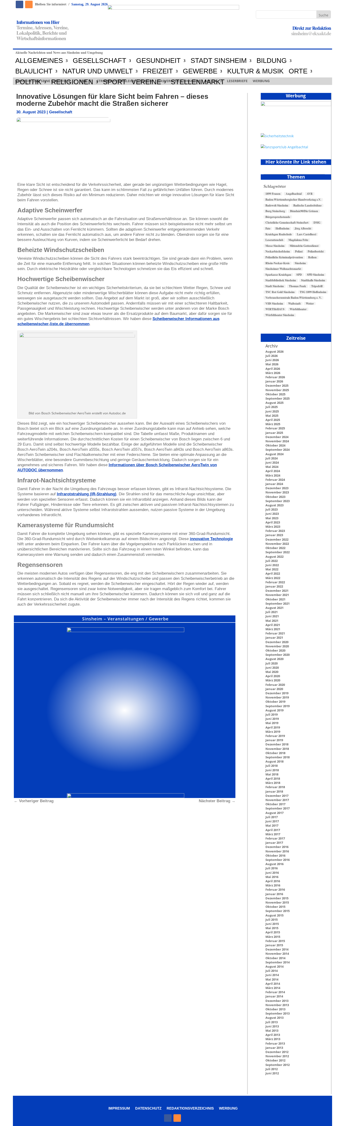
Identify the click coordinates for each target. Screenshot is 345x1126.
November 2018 (277, 749)
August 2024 (274, 454)
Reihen (312, 257)
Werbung (228, 1108)
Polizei (299, 251)
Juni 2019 (272, 719)
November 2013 (277, 1005)
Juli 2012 (271, 1069)
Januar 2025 (274, 433)
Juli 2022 (271, 561)
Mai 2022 (271, 569)
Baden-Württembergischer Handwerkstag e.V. (293, 199)
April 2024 (272, 471)
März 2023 (272, 526)
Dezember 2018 (276, 744)
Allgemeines (39, 60)
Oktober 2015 (275, 907)
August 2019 (274, 710)
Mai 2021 (271, 620)
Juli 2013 (271, 1022)
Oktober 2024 (275, 445)
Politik (28, 82)
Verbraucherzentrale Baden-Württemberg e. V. (293, 297)
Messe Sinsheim (274, 246)
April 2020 (272, 676)
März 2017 (272, 834)
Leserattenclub (274, 240)
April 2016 (272, 881)
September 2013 (277, 1013)
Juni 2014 (272, 975)
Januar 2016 (274, 894)
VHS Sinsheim (274, 303)
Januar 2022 (274, 586)
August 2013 (274, 1017)
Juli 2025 (271, 407)
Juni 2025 (272, 411)
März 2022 (272, 578)
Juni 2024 (272, 462)
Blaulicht (34, 71)
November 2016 (277, 851)
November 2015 (277, 902)
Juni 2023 (272, 513)
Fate (267, 228)
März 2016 (272, 885)
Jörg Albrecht (303, 228)
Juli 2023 (271, 509)
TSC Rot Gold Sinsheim (280, 292)
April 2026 (272, 368)
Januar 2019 (274, 740)
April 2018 (272, 778)
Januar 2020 (274, 689)
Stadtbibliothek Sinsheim (280, 280)
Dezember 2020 (276, 642)
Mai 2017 (271, 825)
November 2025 (277, 390)
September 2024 (277, 449)
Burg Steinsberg (275, 211)
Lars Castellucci (306, 234)
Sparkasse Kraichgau (278, 274)
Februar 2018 (275, 787)
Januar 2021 (274, 637)
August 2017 (274, 813)
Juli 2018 (271, 765)
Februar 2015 (275, 941)
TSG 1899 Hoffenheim (313, 292)
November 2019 (277, 697)
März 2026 (272, 373)
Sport (114, 82)
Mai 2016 (271, 877)
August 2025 (274, 403)
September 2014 (277, 962)
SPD (299, 274)
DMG (317, 222)
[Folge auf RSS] (29, 4)
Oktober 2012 (275, 1060)
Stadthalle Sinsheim (313, 280)
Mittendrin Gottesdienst (304, 246)
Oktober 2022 (275, 548)
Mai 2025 (271, 415)
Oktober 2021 (275, 599)
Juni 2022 (272, 565)
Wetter (310, 303)
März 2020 (272, 680)
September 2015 (277, 911)
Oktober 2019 (275, 701)
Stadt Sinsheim (274, 286)
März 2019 (272, 731)
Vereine (146, 82)
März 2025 (272, 424)
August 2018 (274, 761)
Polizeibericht (316, 251)
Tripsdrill (316, 286)
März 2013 (272, 1039)
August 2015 (274, 915)
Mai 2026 (271, 364)
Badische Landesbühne (307, 205)
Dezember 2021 (276, 590)
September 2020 (277, 655)
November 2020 (277, 646)
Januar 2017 (274, 842)
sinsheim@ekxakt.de (311, 33)
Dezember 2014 (276, 949)
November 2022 (277, 544)
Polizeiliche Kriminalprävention (284, 257)
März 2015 (272, 937)
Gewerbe (200, 71)
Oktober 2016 (275, 855)
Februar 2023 (275, 531)
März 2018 (272, 783)
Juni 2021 (272, 616)
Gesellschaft (99, 60)
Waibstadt (294, 303)
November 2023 (277, 492)
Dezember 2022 (276, 539)
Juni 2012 (272, 1073)
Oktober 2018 (275, 753)
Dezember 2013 (276, 1001)
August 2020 (274, 659)
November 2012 (277, 1056)
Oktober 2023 (275, 497)
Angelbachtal (294, 193)
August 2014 (274, 966)
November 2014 (277, 953)
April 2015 (272, 932)
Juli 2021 (271, 612)
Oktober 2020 (275, 650)
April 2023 (272, 522)
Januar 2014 (274, 996)
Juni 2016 (272, 872)
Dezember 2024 (276, 437)
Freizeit (158, 71)
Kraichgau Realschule (278, 234)
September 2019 (277, 706)
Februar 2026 (275, 377)
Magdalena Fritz (298, 240)
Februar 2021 (275, 633)
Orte (298, 71)
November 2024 (277, 441)
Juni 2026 (272, 360)
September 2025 (277, 398)
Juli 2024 (271, 458)
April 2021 (272, 625)
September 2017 (277, 808)
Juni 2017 (272, 821)
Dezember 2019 (276, 693)
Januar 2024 (274, 484)
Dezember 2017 (276, 796)
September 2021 (277, 603)
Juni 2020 (272, 667)
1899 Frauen (272, 193)
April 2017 (272, 830)
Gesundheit (158, 60)
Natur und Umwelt (97, 71)
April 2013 (272, 1035)
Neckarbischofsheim (277, 251)
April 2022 (272, 573)
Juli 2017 (271, 817)
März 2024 (272, 475)
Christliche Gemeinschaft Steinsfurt (286, 222)
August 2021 (274, 608)
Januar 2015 (274, 945)
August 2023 (274, 505)
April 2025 (272, 420)
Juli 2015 (271, 919)
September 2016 (277, 860)
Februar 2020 (275, 685)
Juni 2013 (272, 1026)
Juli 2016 (271, 868)
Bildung (272, 60)
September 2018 (277, 757)
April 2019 (272, 727)
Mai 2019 (271, 723)
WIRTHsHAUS (274, 309)
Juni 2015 (272, 924)
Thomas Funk (297, 286)
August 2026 (274, 351)
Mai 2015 (271, 928)
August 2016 (274, 864)
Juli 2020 (271, 663)
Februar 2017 (275, 838)
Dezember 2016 (276, 847)
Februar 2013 (275, 1043)
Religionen (72, 82)
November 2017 (277, 800)
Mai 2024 (271, 467)
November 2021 (277, 595)
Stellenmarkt (198, 82)
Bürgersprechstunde (277, 217)
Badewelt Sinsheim (276, 205)
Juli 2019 (271, 714)
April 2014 (272, 983)
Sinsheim (300, 263)
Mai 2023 (271, 518)
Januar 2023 (274, 535)
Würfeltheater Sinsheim (279, 315)
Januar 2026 (274, 381)
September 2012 (277, 1065)
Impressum (119, 1108)
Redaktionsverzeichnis (190, 1108)
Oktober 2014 (275, 958)
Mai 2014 (271, 979)
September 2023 (277, 501)
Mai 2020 (271, 672)
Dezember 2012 (276, 1052)
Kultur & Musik (255, 71)
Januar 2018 (274, 791)
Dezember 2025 (276, 385)
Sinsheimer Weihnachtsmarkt (283, 269)
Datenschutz (148, 1108)
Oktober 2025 (275, 394)
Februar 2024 (275, 479)
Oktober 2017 (275, 804)
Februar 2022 (275, 582)
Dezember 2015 (276, 898)
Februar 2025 (275, 428)
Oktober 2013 (275, 1009)
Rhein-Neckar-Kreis (277, 263)
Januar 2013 (274, 1048)
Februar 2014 (275, 992)
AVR (310, 193)
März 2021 (272, 629)
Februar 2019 (275, 736)
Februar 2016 (275, 889)
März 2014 (272, 988)
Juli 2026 (271, 356)
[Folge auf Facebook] (19, 4)
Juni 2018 (272, 770)
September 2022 (277, 552)
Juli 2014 (271, 971)
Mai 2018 (271, 774)
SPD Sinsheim (315, 274)
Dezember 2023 (276, 488)
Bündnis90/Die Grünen (304, 211)
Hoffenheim (282, 228)
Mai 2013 (271, 1030)
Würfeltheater (298, 309)
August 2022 (274, 556)
